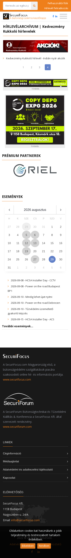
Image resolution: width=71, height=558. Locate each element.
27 (34, 259)
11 (17, 243)
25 (17, 259)
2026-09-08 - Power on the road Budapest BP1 (34, 288)
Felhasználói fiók (58, 3)
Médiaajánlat (11, 461)
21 (43, 251)
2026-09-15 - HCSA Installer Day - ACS (32, 319)
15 (52, 243)
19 (26, 251)
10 (9, 243)
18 (17, 251)
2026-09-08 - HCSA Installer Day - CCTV (33, 280)
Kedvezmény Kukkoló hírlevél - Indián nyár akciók (35, 58)
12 (26, 243)
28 (43, 259)
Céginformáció (12, 453)
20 (34, 251)
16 (60, 243)
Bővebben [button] (28, 545)
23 (60, 251)
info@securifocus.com (25, 520)
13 (34, 243)
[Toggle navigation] (63, 16)
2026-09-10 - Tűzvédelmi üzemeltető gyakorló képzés (30, 311)
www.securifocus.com (17, 379)
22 (52, 251)
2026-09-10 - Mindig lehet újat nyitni (31, 297)
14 (43, 243)
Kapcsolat (9, 477)
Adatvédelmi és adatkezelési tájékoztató (28, 469)
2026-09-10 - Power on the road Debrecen (35, 303)
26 (26, 259)
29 (52, 259)
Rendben (44, 545)
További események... (17, 326)
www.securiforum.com (17, 426)
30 (60, 259)
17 (9, 251)
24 (9, 259)
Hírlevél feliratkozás (56, 8)
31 (9, 267)
